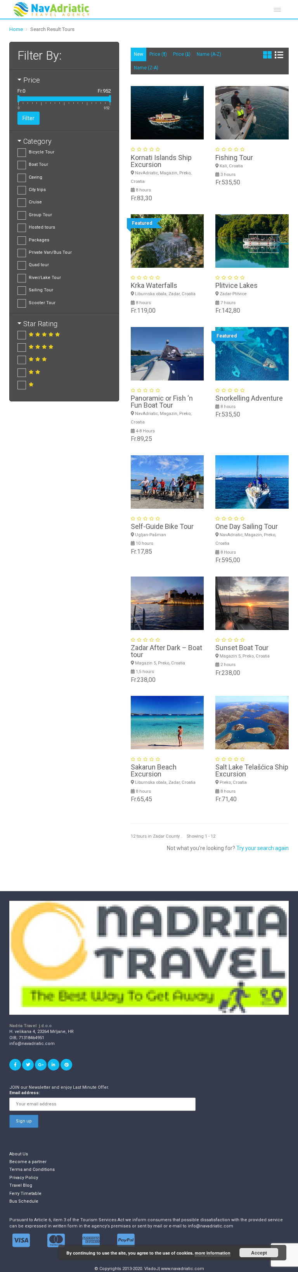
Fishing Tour (234, 157)
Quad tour (39, 264)
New (138, 54)
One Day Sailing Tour (246, 526)
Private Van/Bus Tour (50, 252)
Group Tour (40, 214)
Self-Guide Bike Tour (162, 526)
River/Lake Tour (45, 277)
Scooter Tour (42, 302)
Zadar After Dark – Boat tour (166, 651)
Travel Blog (20, 1185)
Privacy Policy (23, 1177)
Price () (158, 54)
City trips (37, 189)
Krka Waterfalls (154, 285)
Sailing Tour (41, 290)
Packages (39, 240)
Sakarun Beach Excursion (154, 770)
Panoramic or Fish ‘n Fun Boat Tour (162, 401)
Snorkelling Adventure (249, 398)
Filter (29, 118)
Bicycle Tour (41, 152)
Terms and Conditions (32, 1169)
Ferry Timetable (25, 1193)
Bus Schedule (23, 1201)
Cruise (35, 202)
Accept (259, 1252)
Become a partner (28, 1161)
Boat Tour (38, 164)
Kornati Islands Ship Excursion (161, 161)
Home (16, 29)
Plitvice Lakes (236, 285)
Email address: (24, 1092)
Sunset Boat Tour (242, 648)
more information (212, 1253)
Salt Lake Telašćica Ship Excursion (251, 770)
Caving (35, 177)
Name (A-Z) (209, 54)
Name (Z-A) (146, 68)
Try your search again (262, 848)
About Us (18, 1154)
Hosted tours (42, 227)
